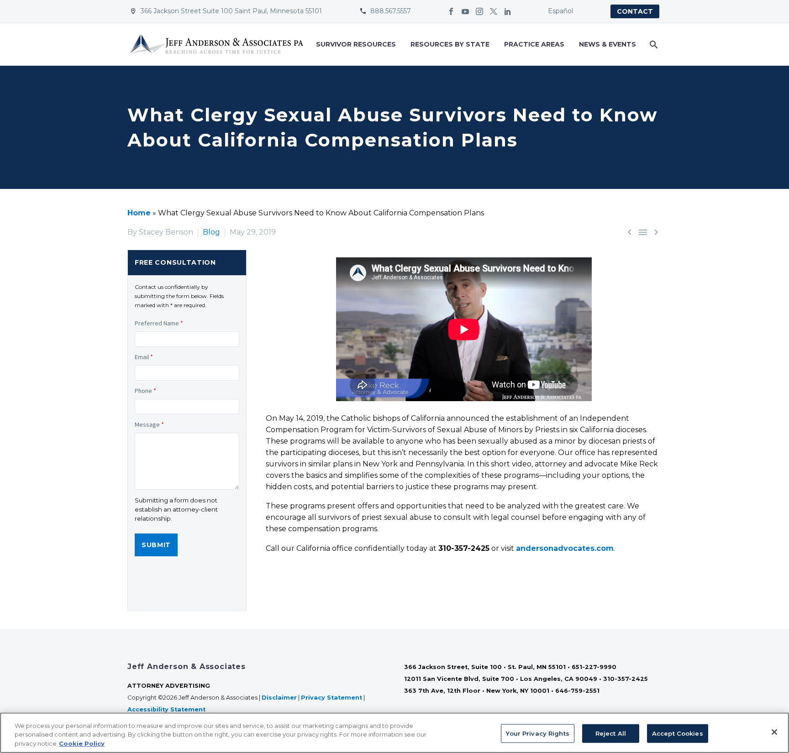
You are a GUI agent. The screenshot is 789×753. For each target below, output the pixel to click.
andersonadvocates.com (565, 548)
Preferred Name (159, 323)
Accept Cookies (677, 733)
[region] (394, 732)
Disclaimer (279, 697)
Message (149, 424)
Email (144, 357)
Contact (635, 11)
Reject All (610, 733)
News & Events (607, 44)
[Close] (774, 732)
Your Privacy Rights (537, 733)
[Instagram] (479, 11)
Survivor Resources (356, 44)
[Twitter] (493, 11)
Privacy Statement (331, 697)
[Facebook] (451, 11)
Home (139, 213)
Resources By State (449, 44)
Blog (211, 232)
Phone (145, 391)
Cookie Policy (82, 743)
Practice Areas (534, 44)
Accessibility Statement (167, 709)
